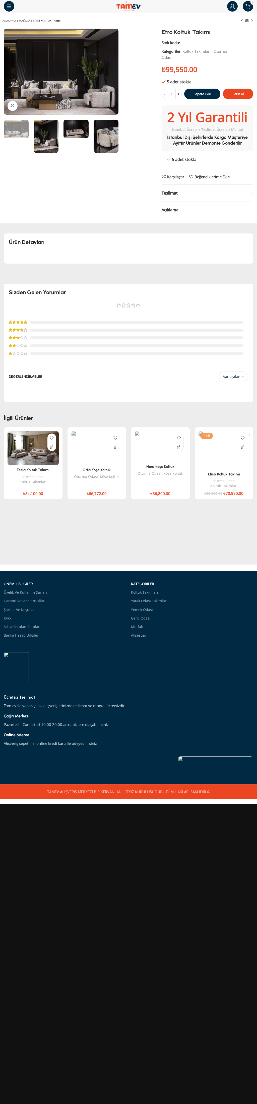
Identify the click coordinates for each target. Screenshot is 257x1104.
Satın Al (238, 94)
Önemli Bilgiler (18, 583)
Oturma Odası (32, 476)
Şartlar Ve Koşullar (19, 609)
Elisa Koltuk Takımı (224, 474)
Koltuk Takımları (196, 51)
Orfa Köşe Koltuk (97, 470)
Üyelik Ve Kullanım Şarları (25, 592)
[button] (51, 446)
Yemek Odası (142, 609)
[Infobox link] (128, 702)
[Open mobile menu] (9, 6)
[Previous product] (241, 21)
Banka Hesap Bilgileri (21, 635)
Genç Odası (140, 618)
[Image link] (215, 764)
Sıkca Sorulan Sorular (22, 626)
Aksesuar (138, 635)
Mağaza (24, 21)
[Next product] (251, 21)
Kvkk (7, 618)
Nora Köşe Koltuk (160, 466)
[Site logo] (128, 5)
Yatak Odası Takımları (149, 600)
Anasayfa (9, 21)
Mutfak (137, 626)
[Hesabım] (232, 6)
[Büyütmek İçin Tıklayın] (13, 106)
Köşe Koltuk (109, 476)
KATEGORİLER (142, 583)
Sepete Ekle (202, 94)
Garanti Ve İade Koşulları (24, 600)
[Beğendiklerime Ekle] (51, 438)
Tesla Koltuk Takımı (33, 470)
